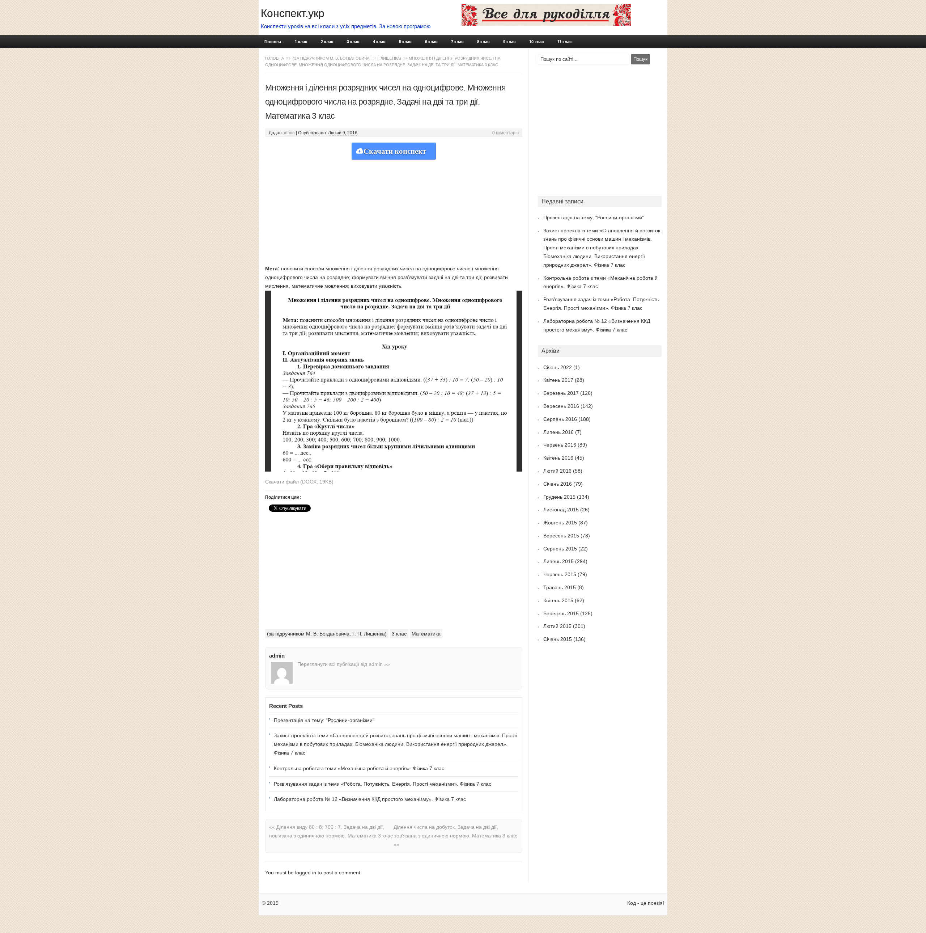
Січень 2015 (557, 639)
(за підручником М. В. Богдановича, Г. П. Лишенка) (347, 58)
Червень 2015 (559, 574)
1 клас (301, 41)
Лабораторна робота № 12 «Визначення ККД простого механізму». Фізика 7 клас (370, 799)
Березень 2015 (561, 613)
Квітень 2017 (558, 380)
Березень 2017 (561, 393)
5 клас (405, 41)
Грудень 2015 (559, 497)
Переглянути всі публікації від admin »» (343, 664)
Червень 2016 (559, 445)
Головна (272, 41)
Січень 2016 (557, 484)
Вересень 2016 (561, 406)
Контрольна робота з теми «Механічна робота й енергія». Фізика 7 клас (359, 768)
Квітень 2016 (558, 458)
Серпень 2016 (560, 419)
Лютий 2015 (557, 626)
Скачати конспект (395, 151)
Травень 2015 (559, 587)
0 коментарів (505, 132)
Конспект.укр (292, 13)
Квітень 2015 (558, 600)
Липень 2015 (558, 561)
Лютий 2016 (557, 471)
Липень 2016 (558, 432)
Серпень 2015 (560, 549)
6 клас (431, 41)
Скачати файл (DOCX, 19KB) (299, 482)
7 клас (457, 41)
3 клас (353, 41)
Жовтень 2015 (560, 522)
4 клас (379, 41)
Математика (426, 634)
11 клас (564, 41)
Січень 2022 (557, 367)
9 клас (509, 41)
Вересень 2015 (561, 536)
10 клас (536, 41)
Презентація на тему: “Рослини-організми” (324, 720)
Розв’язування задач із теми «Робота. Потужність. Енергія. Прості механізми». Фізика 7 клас (382, 784)
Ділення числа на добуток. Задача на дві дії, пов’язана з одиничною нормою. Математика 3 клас (455, 835)
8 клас (483, 41)
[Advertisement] (393, 210)
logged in (306, 872)
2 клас (327, 41)
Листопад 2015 (561, 509)
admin (289, 132)
